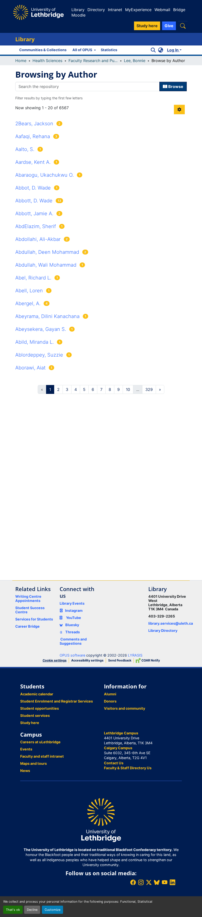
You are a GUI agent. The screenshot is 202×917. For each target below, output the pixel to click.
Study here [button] (147, 25)
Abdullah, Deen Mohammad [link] (47, 252)
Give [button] (169, 25)
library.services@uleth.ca (170, 623)
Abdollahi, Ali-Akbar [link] (38, 239)
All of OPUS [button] (82, 50)
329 (149, 389)
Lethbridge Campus (121, 733)
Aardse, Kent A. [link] (32, 162)
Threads (72, 632)
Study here (29, 723)
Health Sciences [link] (47, 60)
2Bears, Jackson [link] (34, 124)
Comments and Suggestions (73, 641)
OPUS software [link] (72, 655)
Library (77, 9)
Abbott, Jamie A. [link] (34, 213)
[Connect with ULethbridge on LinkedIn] (172, 882)
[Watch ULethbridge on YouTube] (164, 882)
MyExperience (138, 9)
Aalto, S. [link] (24, 149)
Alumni (110, 694)
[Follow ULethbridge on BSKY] (157, 882)
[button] (183, 26)
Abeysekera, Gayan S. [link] (40, 329)
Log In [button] (173, 49)
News (25, 770)
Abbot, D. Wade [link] (33, 188)
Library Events (72, 603)
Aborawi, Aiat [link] (30, 368)
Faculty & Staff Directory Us (128, 768)
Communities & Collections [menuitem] (43, 50)
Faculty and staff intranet (42, 756)
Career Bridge (27, 626)
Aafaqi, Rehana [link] (32, 136)
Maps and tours (33, 763)
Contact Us (113, 763)
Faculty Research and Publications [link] (93, 60)
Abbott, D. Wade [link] (33, 201)
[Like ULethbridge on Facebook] (133, 882)
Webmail (162, 9)
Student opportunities (39, 708)
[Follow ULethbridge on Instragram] (141, 882)
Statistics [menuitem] (109, 50)
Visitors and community (124, 708)
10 (128, 389)
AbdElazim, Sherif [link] (35, 226)
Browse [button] (175, 86)
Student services (35, 715)
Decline (32, 910)
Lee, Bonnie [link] (134, 60)
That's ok (13, 910)
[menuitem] (83, 49)
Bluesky (72, 625)
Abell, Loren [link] (29, 291)
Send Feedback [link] (119, 660)
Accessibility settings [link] (87, 660)
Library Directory (162, 630)
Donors (110, 701)
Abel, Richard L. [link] (33, 278)
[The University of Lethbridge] (101, 820)
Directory (96, 9)
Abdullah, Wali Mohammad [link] (45, 265)
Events (26, 749)
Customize (52, 910)
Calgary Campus (118, 748)
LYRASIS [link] (135, 655)
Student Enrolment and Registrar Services (56, 701)
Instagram (74, 610)
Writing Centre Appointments (28, 598)
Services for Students (34, 619)
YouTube (73, 618)
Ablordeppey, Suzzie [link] (39, 355)
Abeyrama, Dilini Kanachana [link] (47, 316)
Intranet (115, 9)
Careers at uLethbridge (40, 742)
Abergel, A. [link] (27, 303)
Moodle (78, 15)
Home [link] (20, 60)
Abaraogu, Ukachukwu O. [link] (44, 175)
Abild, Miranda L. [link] (34, 342)
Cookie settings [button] (55, 660)
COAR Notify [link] (150, 660)
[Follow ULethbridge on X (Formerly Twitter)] (149, 882)
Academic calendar (36, 694)
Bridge (179, 9)
